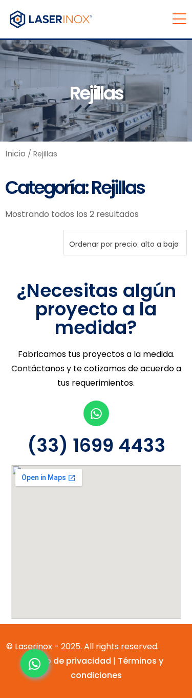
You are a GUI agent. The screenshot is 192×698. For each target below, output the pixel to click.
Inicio (15, 153)
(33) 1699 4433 (96, 445)
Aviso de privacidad (70, 661)
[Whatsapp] (96, 413)
